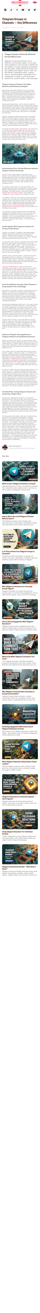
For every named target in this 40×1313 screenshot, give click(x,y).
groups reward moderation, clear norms (20, 130)
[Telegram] (28, 9)
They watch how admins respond (14, 192)
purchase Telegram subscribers (11, 429)
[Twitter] (34, 9)
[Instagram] (5, 9)
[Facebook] (17, 9)
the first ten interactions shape (16, 206)
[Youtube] (23, 9)
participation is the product (18, 360)
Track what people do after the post (12, 266)
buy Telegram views (20, 211)
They (3, 192)
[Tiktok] (11, 9)
